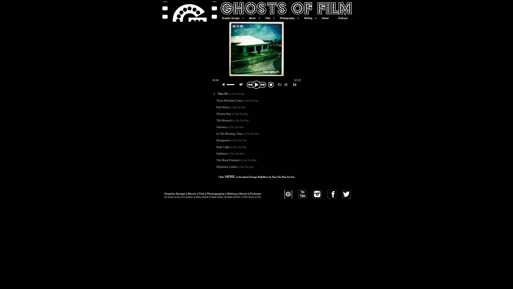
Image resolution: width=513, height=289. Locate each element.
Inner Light (231, 147)
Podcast (255, 193)
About (243, 193)
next (263, 85)
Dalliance (230, 153)
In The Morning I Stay (237, 133)
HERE (230, 177)
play (256, 85)
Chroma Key (232, 113)
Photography (216, 193)
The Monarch (232, 120)
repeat (279, 84)
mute (224, 84)
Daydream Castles (235, 166)
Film (201, 193)
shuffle (285, 84)
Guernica (230, 127)
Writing (232, 193)
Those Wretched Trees (237, 100)
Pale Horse (231, 107)
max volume (241, 84)
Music (192, 193)
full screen (294, 84)
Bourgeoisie (231, 140)
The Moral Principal (236, 160)
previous (249, 85)
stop (271, 85)
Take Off (231, 93)
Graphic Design (175, 193)
